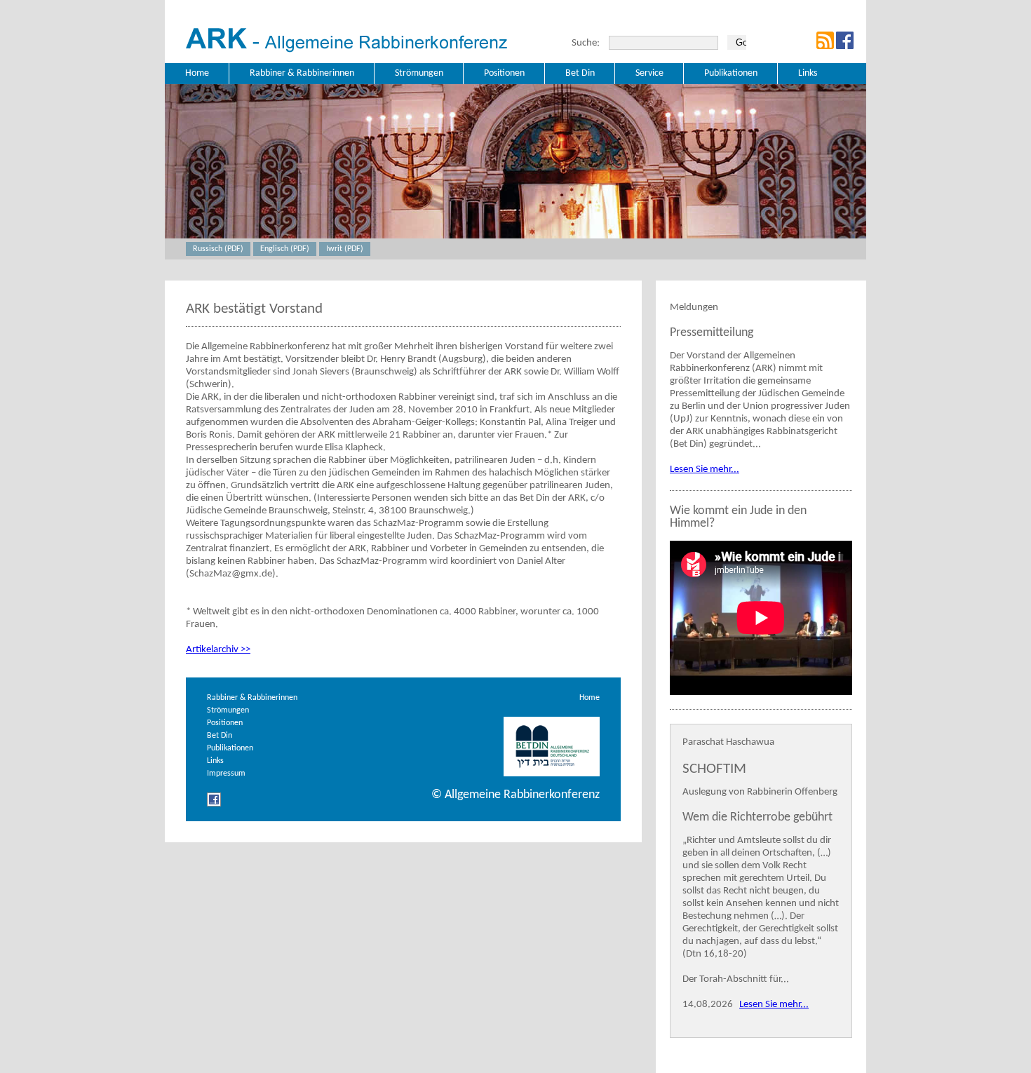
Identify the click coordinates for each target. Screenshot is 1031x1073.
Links (215, 761)
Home (589, 698)
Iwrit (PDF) (344, 249)
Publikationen (230, 748)
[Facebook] (214, 804)
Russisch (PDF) (218, 249)
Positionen (225, 723)
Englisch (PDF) (284, 249)
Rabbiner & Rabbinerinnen (252, 698)
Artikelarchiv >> (218, 650)
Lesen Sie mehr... (704, 469)
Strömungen (228, 710)
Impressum (226, 773)
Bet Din (219, 735)
